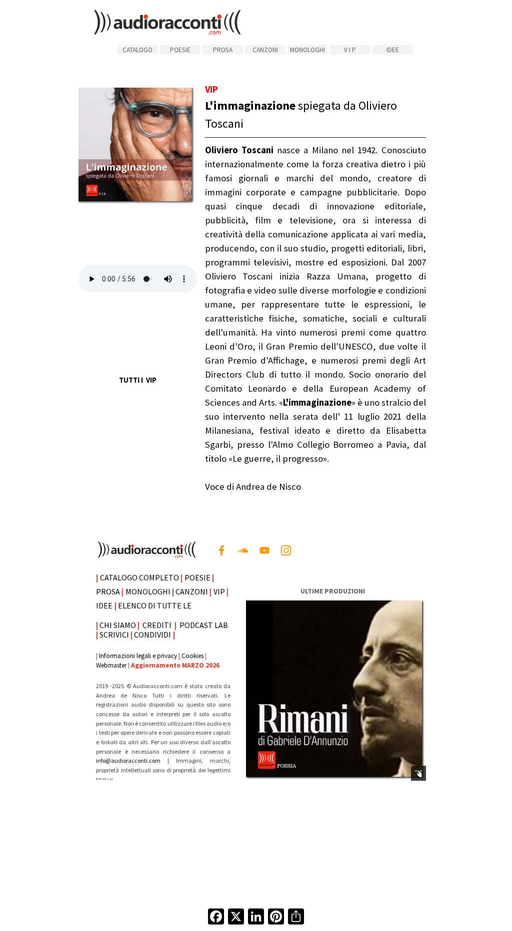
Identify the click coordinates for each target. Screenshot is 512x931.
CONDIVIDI (152, 635)
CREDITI (157, 625)
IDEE (392, 50)
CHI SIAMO (118, 625)
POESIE (180, 50)
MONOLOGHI (307, 50)
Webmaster (111, 665)
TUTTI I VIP (137, 380)
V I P (350, 50)
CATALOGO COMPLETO (139, 577)
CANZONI (265, 50)
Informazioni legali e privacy (138, 656)
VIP (219, 591)
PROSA (222, 50)
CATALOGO (137, 50)
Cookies (193, 656)
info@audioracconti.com (132, 760)
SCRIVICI (114, 635)
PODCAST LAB (204, 625)
